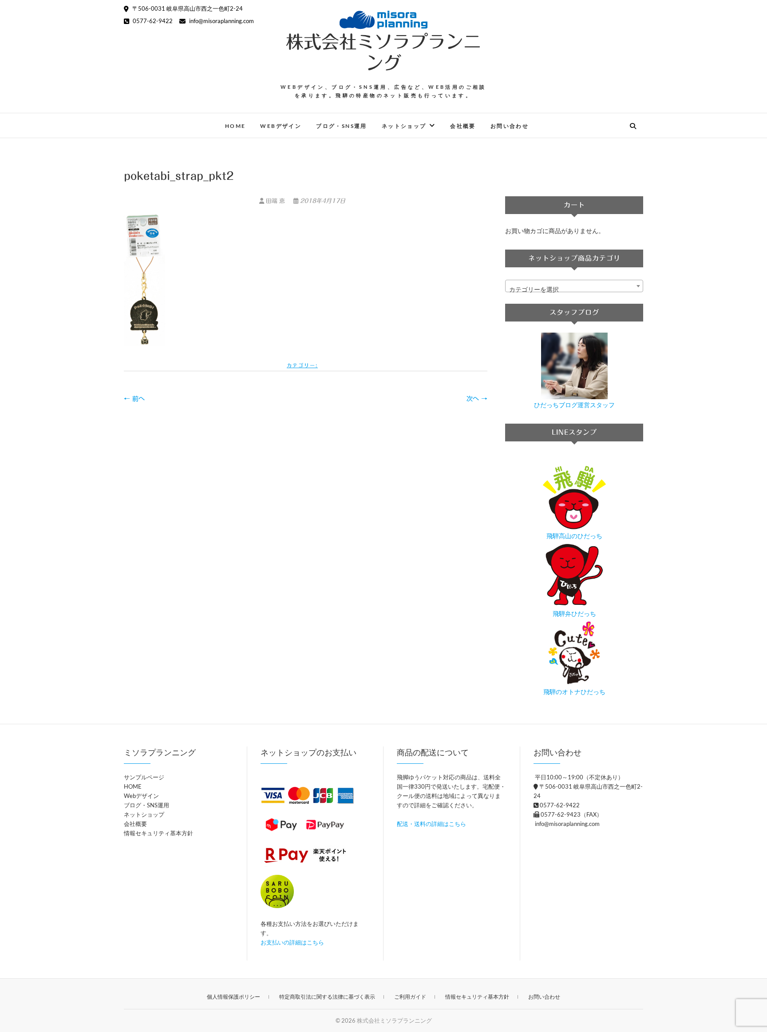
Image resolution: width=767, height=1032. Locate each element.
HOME (235, 126)
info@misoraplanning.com (221, 20)
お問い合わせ (509, 126)
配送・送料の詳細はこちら (431, 823)
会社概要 (463, 126)
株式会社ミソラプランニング (383, 52)
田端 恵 (275, 201)
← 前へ (134, 399)
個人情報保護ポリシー (233, 996)
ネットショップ (404, 126)
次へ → (477, 399)
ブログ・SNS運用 (341, 126)
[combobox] (574, 286)
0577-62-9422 (152, 20)
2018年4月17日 (321, 201)
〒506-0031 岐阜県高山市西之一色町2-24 (187, 8)
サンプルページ (144, 777)
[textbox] (574, 289)
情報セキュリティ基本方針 (158, 833)
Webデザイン (280, 126)
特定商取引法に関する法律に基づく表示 (327, 996)
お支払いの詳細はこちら (292, 942)
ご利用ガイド (410, 996)
